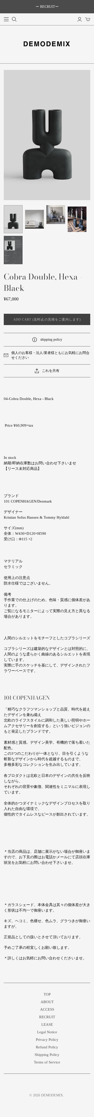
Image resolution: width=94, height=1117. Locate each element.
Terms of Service (47, 1062)
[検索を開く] (14, 19)
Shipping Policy (47, 1055)
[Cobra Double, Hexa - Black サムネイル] (13, 219)
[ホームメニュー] (6, 19)
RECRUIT (47, 1017)
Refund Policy (47, 1047)
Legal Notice (47, 1032)
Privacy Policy (47, 1040)
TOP (47, 994)
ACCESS (47, 1009)
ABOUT (47, 1002)
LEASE (47, 1024)
